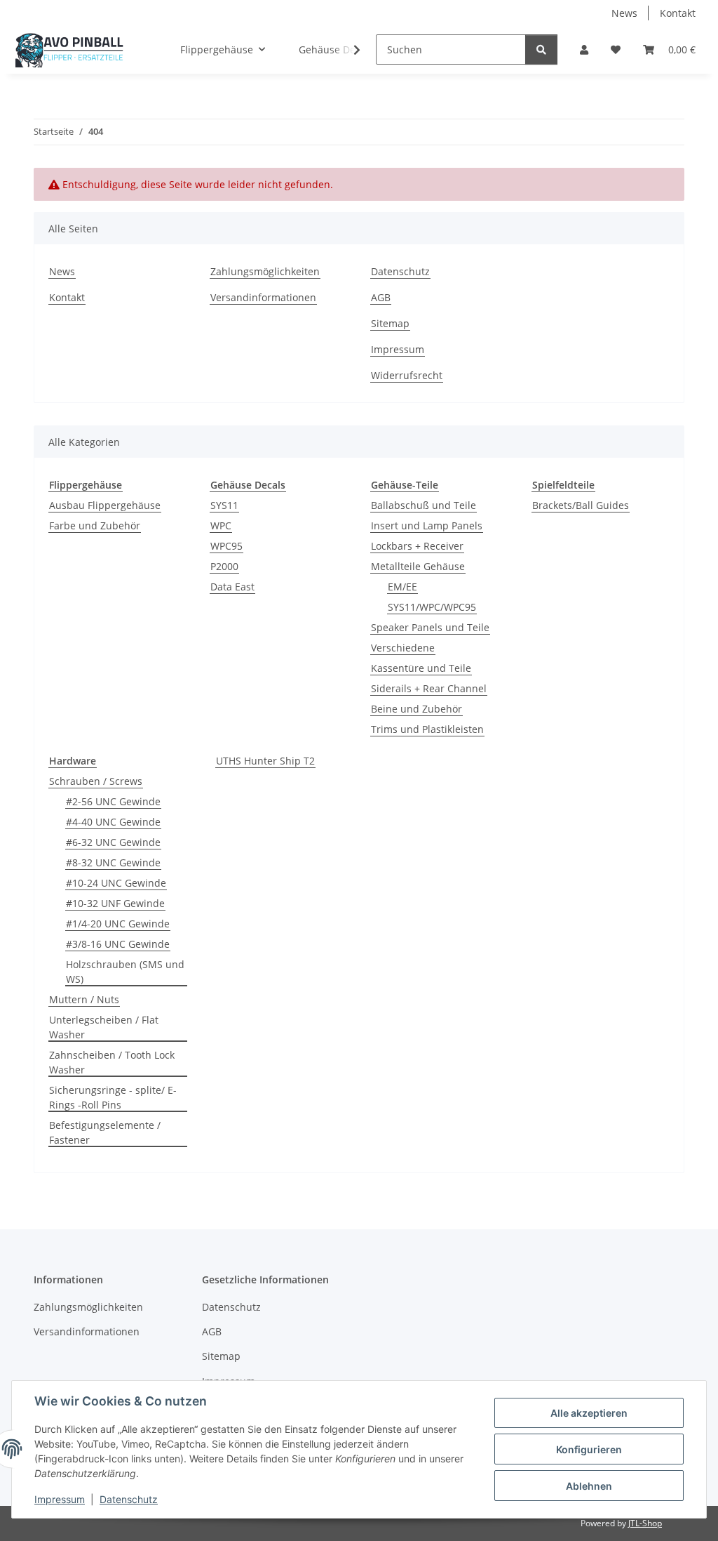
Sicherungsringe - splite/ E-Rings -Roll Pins (113, 1097)
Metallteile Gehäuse (418, 566)
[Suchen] (541, 49)
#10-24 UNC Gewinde (116, 882)
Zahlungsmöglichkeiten (265, 271)
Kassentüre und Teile (421, 668)
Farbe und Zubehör (94, 525)
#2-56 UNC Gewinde (113, 801)
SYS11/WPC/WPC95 (432, 607)
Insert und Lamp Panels (426, 525)
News (624, 13)
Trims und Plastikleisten (427, 729)
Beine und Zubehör (416, 708)
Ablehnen (589, 1486)
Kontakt (678, 13)
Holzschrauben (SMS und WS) (125, 972)
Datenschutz (129, 1499)
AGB (381, 297)
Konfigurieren (589, 1449)
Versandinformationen (263, 297)
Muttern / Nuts (84, 999)
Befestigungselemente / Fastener (105, 1132)
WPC (220, 525)
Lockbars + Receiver (417, 546)
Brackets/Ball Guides (580, 505)
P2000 (224, 566)
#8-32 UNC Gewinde (113, 862)
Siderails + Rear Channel (429, 688)
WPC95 (226, 546)
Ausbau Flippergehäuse (105, 505)
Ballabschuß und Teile (423, 505)
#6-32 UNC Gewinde (113, 842)
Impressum (59, 1499)
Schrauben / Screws (95, 781)
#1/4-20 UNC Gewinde (118, 923)
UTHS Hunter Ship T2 (265, 760)
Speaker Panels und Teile (430, 627)
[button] (584, 49)
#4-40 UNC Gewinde (113, 821)
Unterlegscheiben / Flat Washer (103, 1027)
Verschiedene (403, 647)
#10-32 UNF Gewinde (115, 903)
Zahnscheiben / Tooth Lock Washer (112, 1062)
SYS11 (224, 505)
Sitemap (390, 323)
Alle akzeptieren (589, 1413)
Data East (232, 586)
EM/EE (402, 586)
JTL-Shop (645, 1523)
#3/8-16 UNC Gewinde (118, 944)
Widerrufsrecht (406, 375)
